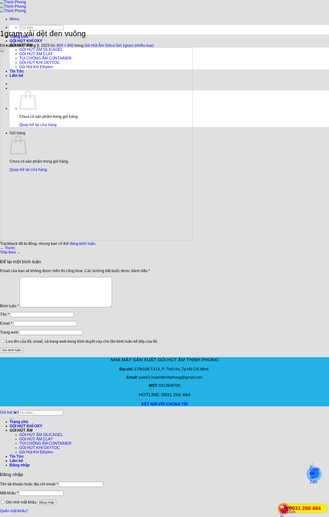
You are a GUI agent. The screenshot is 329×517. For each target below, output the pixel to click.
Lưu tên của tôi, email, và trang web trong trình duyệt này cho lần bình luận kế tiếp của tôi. (82, 341)
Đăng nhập (46, 502)
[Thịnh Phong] (13, 6)
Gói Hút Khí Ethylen (36, 452)
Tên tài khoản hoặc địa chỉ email (29, 484)
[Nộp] (11, 418)
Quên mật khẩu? (14, 511)
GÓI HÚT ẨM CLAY (36, 439)
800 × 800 (65, 45)
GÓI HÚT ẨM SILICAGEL (41, 435)
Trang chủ (19, 422)
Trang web (9, 332)
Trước (7, 248)
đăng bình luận (82, 244)
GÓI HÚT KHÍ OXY (26, 41)
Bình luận (9, 306)
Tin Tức (17, 456)
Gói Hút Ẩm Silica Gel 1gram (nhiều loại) (119, 45)
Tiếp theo (10, 252)
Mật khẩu (9, 493)
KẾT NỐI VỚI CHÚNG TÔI (164, 404)
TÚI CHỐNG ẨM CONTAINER (45, 443)
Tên (4, 314)
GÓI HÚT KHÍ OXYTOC (39, 448)
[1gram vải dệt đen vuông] (96, 239)
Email (6, 323)
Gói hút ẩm (9, 412)
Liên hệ (16, 461)
